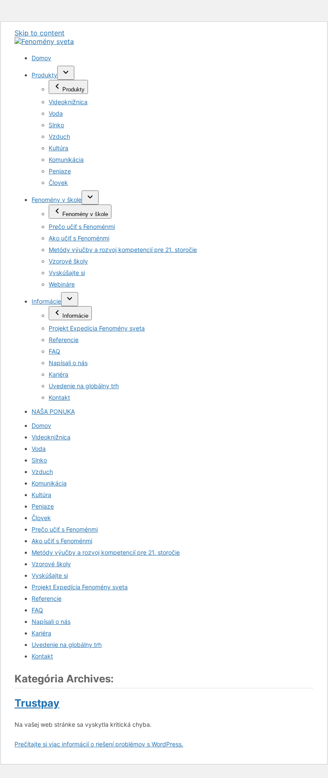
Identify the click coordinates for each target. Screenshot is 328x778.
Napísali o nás (68, 362)
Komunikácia (66, 159)
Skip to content (39, 33)
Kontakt (59, 397)
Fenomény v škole (57, 199)
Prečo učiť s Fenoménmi (82, 226)
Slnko (56, 125)
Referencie (64, 339)
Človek (58, 182)
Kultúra (58, 148)
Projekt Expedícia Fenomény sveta (97, 328)
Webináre (62, 284)
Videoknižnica (68, 101)
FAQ (54, 351)
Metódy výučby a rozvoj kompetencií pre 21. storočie (123, 249)
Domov (41, 57)
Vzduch (59, 136)
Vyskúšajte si (67, 272)
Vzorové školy (68, 261)
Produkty (44, 75)
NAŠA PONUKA (53, 411)
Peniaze (60, 171)
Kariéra (58, 374)
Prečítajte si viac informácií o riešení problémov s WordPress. (99, 744)
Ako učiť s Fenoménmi (79, 238)
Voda (56, 113)
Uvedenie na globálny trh (84, 385)
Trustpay (37, 703)
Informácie (46, 301)
